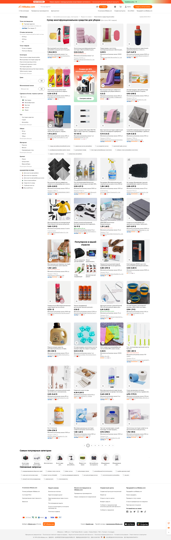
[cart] (121, 7)
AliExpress (60, 532)
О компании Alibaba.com (29, 487)
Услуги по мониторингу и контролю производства (58, 507)
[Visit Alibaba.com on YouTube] (142, 512)
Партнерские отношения (133, 505)
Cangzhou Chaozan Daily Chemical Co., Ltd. (59, 354)
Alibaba (49, 16)
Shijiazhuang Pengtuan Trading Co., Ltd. (137, 192)
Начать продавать (131, 495)
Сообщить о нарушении (107, 510)
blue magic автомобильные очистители (101, 150)
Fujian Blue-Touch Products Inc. (56, 97)
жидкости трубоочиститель (57, 154)
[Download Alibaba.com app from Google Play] (143, 524)
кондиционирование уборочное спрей (32, 471)
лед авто (127, 475)
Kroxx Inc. (129, 271)
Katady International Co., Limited (83, 396)
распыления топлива (80, 150)
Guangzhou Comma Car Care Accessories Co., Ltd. (59, 313)
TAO (99, 532)
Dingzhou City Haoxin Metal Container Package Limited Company (138, 56)
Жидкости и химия (86, 16)
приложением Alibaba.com (114, 524)
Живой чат (103, 495)
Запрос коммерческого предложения (85, 496)
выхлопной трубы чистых (120, 146)
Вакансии (25, 501)
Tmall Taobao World (76, 532)
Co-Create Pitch (26, 495)
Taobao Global (93, 532)
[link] (168, 523)
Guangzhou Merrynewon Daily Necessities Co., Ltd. (85, 192)
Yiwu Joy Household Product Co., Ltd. (58, 232)
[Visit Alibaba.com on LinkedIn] (131, 512)
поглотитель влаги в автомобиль (111, 475)
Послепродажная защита (55, 503)
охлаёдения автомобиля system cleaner (60, 150)
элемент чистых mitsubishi (50, 475)
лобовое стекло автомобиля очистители (127, 150)
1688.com (67, 532)
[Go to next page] (113, 445)
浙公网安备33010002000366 (114, 537)
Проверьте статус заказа (133, 498)
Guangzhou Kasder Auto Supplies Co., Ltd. (111, 274)
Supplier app (89, 524)
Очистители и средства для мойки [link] (104, 16)
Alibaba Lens (31, 524)
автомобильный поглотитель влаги (103, 471)
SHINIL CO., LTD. (104, 356)
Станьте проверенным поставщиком (137, 501)
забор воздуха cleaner (83, 471)
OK (41, 81)
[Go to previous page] (84, 445)
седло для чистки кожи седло (30, 475)
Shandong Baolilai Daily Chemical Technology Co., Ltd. (85, 313)
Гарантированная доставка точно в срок (58, 499)
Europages (111, 532)
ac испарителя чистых (102, 146)
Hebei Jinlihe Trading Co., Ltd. (135, 139)
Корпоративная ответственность (31, 498)
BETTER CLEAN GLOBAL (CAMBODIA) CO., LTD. (111, 97)
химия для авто (49, 479)
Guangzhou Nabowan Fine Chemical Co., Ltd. (59, 56)
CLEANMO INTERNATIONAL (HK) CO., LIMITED (138, 398)
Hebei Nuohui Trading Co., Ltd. (56, 275)
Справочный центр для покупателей (110, 491)
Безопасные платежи (54, 491)
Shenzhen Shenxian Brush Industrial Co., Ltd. (111, 317)
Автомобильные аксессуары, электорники (66, 16)
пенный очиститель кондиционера (31, 479)
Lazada (85, 532)
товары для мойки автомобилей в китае (60, 146)
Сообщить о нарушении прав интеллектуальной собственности (110, 505)
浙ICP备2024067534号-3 (131, 537)
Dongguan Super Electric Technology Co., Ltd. (85, 231)
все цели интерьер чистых (91, 475)
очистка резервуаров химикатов (70, 475)
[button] (97, 7)
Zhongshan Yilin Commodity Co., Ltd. (58, 137)
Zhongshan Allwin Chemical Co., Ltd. (110, 192)
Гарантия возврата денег (55, 495)
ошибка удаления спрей (123, 471)
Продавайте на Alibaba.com (134, 491)
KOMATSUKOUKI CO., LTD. (81, 137)
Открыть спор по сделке (107, 498)
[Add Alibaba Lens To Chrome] (49, 524)
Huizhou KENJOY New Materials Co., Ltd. (138, 230)
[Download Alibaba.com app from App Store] (129, 524)
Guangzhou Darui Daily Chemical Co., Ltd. (111, 234)
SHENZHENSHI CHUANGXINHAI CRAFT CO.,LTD (59, 192)
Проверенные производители (83, 493)
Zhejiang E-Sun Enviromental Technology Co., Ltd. (111, 139)
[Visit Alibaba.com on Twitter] (134, 512)
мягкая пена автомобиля (75, 154)
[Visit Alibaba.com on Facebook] (127, 512)
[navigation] (32, 231)
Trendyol (104, 532)
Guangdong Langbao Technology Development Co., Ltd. (85, 354)
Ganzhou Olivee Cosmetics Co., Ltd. (136, 99)
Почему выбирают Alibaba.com (31, 491)
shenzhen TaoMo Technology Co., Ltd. (58, 398)
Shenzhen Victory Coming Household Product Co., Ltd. (138, 360)
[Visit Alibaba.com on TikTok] (145, 512)
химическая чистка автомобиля (83, 146)
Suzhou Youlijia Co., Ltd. (106, 398)
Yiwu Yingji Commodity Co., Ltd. (135, 313)
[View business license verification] (101, 537)
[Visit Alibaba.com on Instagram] (138, 512)
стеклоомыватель (63, 479)
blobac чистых (69, 471)
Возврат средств (105, 501)
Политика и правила (54, 511)
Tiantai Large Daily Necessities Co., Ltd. (111, 57)
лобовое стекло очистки (53, 471)
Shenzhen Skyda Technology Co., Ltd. (84, 59)
